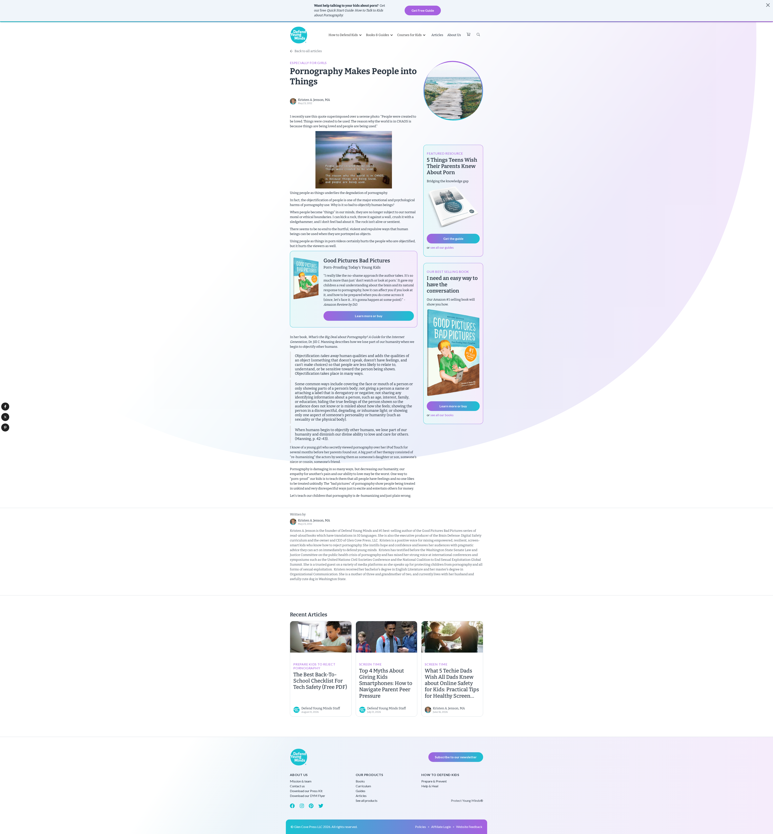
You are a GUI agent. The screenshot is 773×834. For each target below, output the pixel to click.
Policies (420, 827)
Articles (437, 35)
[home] (299, 35)
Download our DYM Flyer (307, 796)
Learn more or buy (368, 316)
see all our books (442, 415)
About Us (454, 35)
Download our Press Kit (306, 791)
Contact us (297, 786)
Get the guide (453, 238)
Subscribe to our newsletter (456, 757)
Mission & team (300, 781)
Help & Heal (429, 786)
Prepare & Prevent (434, 781)
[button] (5, 407)
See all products (366, 800)
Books (360, 781)
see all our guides (442, 247)
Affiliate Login (441, 827)
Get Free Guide (422, 10)
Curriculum (363, 786)
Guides (360, 791)
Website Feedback (469, 827)
